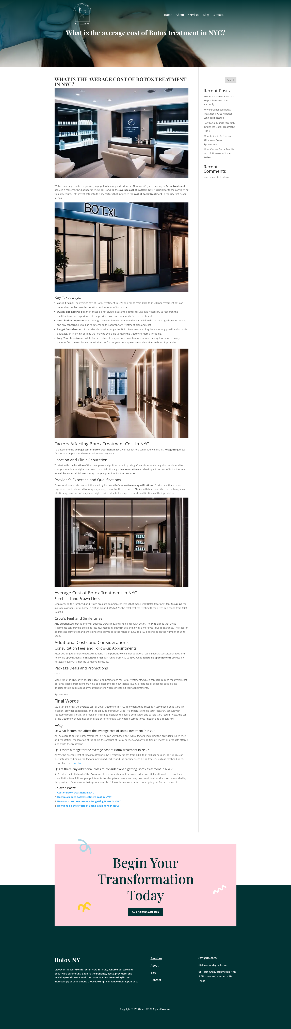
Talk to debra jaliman (145, 912)
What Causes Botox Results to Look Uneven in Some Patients (219, 153)
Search (231, 80)
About (180, 15)
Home (168, 15)
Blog (206, 15)
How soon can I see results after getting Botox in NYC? (89, 801)
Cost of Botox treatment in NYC (75, 792)
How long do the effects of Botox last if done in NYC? (88, 805)
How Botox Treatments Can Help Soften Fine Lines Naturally (219, 100)
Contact (218, 15)
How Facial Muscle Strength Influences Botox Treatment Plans (219, 127)
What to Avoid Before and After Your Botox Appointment (218, 140)
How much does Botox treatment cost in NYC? (84, 797)
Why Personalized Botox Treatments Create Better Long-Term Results (218, 113)
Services (193, 15)
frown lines (77, 763)
